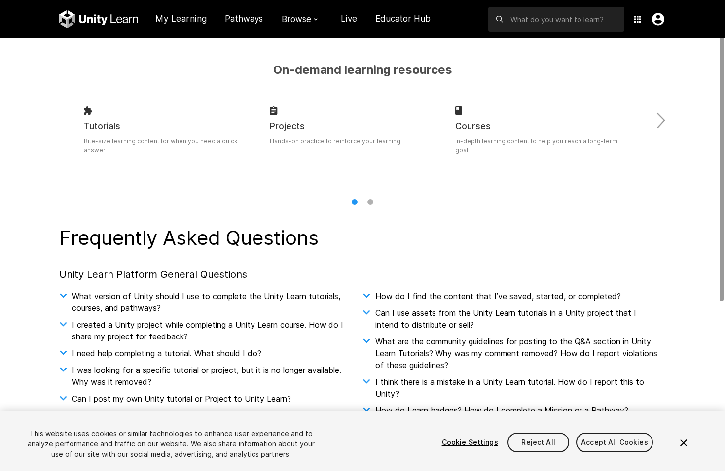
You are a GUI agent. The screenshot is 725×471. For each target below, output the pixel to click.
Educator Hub (403, 19)
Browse (296, 19)
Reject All (538, 442)
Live (349, 19)
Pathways (244, 19)
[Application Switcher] (637, 19)
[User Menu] (656, 19)
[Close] (683, 443)
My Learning (181, 19)
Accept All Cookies (614, 442)
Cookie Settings (470, 442)
